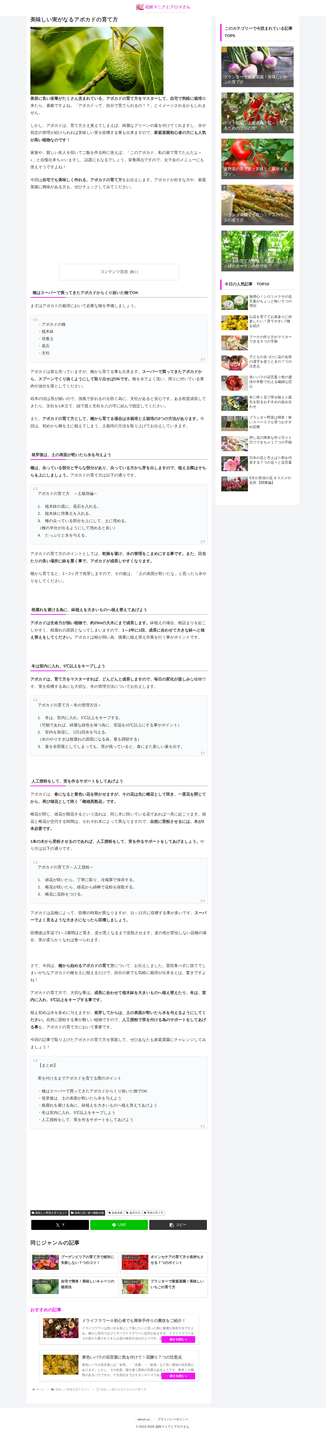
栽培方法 (135, 1212)
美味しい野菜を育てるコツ (51, 1212)
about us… (145, 1419)
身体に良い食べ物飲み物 (89, 1212)
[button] (178, 1225)
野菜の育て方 (155, 1212)
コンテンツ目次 (114, 271)
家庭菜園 (117, 1212)
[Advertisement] (119, 227)
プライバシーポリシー (173, 1419)
